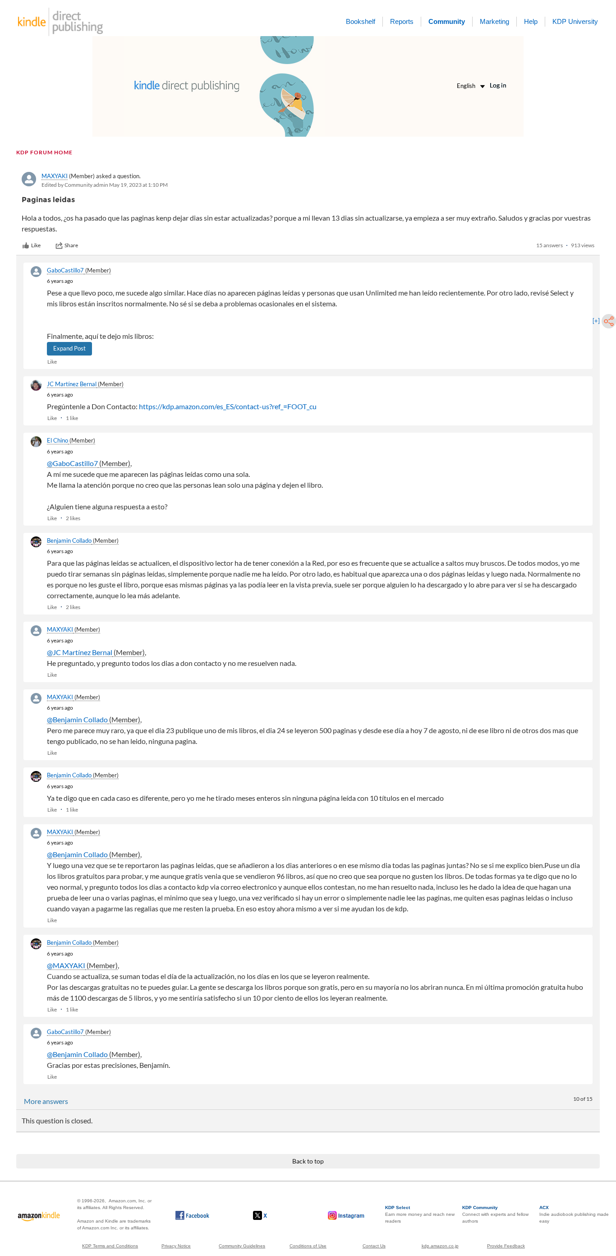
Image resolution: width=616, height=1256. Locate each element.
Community (446, 21)
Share (71, 245)
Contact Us (374, 1245)
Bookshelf (360, 21)
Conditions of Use (308, 1245)
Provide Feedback (506, 1245)
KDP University (575, 21)
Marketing (494, 21)
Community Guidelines (242, 1245)
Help (531, 21)
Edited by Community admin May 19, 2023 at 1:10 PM (104, 184)
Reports (402, 21)
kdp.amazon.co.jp (440, 1245)
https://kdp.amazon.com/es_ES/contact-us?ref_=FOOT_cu (228, 406)
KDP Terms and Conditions (110, 1245)
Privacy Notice (176, 1245)
